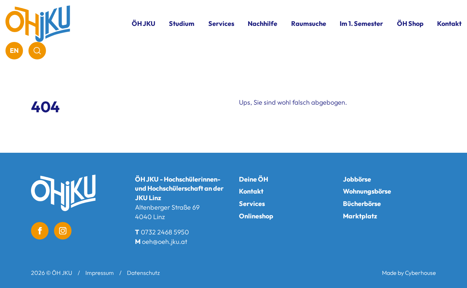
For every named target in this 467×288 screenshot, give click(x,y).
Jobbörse (357, 179)
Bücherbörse (362, 203)
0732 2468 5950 (165, 232)
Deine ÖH (253, 179)
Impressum (99, 272)
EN (14, 50)
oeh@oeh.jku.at (164, 241)
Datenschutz (143, 272)
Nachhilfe (262, 23)
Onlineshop (256, 216)
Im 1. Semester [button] (361, 23)
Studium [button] (181, 23)
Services (252, 203)
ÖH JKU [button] (143, 23)
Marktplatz (360, 216)
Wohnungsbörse (367, 191)
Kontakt (449, 23)
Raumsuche (308, 23)
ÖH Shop (410, 23)
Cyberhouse (420, 272)
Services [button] (221, 23)
